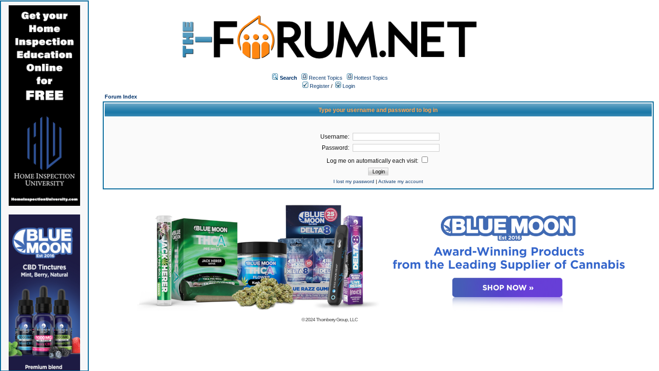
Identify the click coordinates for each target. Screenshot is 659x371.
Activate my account (400, 181)
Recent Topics (326, 78)
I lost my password (353, 181)
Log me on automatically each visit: (373, 160)
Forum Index (121, 97)
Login (348, 86)
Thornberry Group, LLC (336, 319)
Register (319, 86)
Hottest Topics (371, 78)
